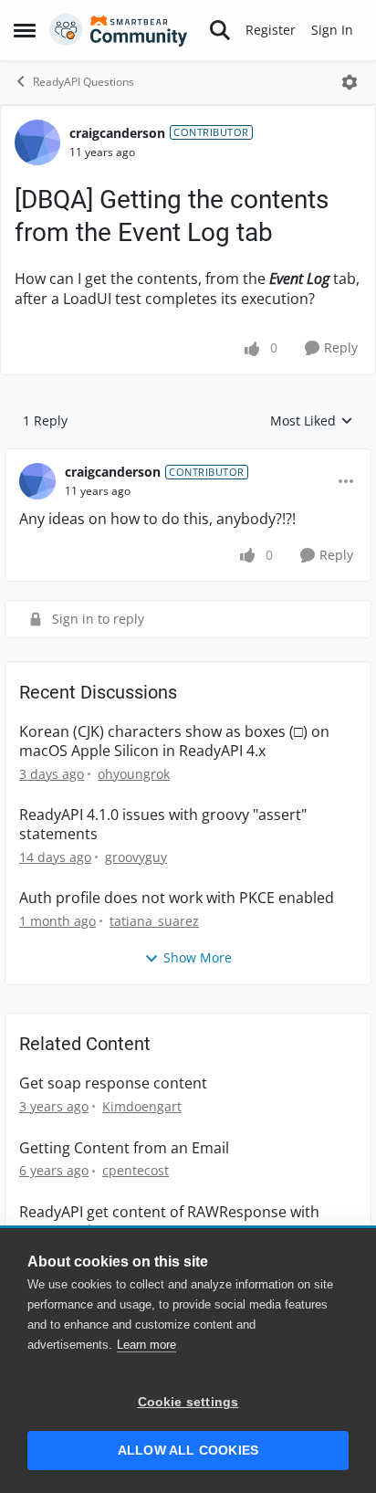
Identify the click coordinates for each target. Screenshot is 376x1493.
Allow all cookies (188, 1450)
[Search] (220, 30)
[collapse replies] (188, 457)
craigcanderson (117, 133)
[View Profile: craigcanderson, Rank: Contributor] (37, 142)
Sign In (332, 29)
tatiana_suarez (154, 921)
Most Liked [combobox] (311, 421)
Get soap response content (113, 1083)
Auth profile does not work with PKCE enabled (176, 898)
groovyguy (136, 857)
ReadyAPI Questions (83, 81)
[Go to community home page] (118, 30)
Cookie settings (188, 1402)
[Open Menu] (349, 82)
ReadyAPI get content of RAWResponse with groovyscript (169, 1222)
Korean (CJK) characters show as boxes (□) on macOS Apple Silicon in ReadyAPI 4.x (174, 741)
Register (270, 29)
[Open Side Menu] (25, 30)
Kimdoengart (142, 1106)
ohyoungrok (134, 774)
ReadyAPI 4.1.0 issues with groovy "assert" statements (163, 824)
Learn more (146, 1344)
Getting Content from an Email (124, 1148)
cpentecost (135, 1170)
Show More (197, 957)
